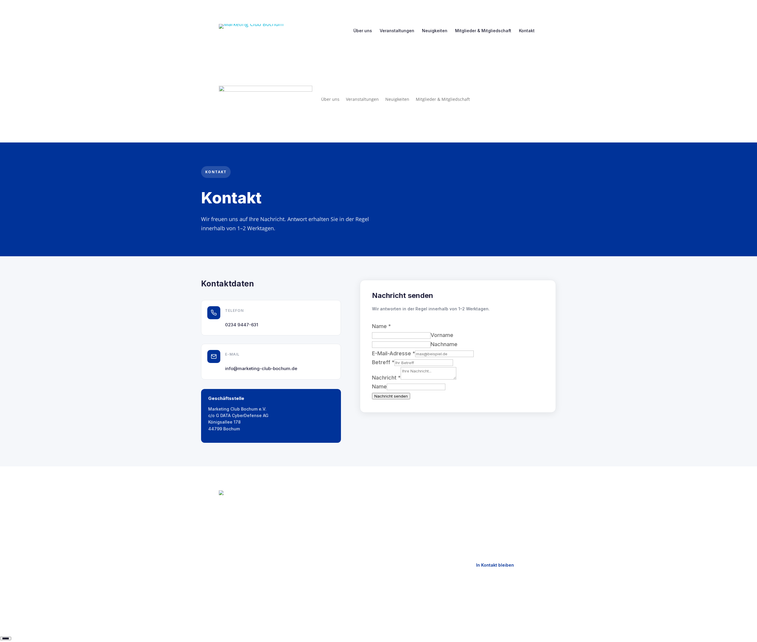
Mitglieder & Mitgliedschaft (483, 30)
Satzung (311, 557)
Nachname (444, 344)
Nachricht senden (391, 396)
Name (379, 386)
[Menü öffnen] (5, 638)
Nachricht (386, 377)
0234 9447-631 (241, 325)
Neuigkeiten (434, 30)
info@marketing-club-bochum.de (261, 368)
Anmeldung (314, 546)
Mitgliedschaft (318, 536)
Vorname (442, 335)
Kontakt (527, 30)
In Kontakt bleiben (495, 565)
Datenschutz (400, 515)
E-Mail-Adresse (393, 353)
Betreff (383, 362)
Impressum (398, 505)
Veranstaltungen (397, 30)
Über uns (362, 30)
